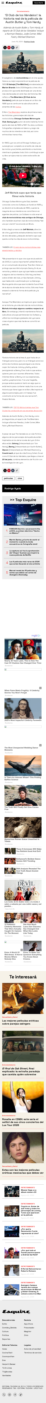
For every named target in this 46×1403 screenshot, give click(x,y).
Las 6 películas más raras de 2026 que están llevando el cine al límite (24, 563)
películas (8, 478)
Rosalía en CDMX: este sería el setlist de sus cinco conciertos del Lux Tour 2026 (22, 1122)
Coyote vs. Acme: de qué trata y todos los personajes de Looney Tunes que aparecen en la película (31, 1210)
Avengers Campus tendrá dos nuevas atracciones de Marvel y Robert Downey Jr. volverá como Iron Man (31, 1289)
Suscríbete (38, 3)
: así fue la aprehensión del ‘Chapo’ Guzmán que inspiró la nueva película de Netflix (24, 553)
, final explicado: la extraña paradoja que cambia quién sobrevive (21, 1071)
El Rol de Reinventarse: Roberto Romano (31, 1270)
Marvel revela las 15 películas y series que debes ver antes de (23, 572)
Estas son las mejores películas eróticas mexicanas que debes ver (23, 1171)
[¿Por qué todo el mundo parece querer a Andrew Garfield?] (11, 1252)
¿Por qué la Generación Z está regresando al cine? (30, 1231)
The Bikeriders (14, 112)
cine (20, 478)
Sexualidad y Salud (9, 1017)
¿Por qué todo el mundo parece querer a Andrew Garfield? (30, 1252)
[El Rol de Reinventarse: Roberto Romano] (11, 1270)
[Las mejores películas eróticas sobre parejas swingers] (23, 998)
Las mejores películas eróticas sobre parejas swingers (20, 1022)
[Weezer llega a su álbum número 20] (11, 1191)
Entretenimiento (23, 11)
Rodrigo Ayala (29, 42)
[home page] (14, 2)
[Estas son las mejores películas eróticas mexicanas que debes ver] (23, 1147)
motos (18, 107)
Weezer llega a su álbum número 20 (28, 1191)
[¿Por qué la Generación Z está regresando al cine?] (11, 1231)
